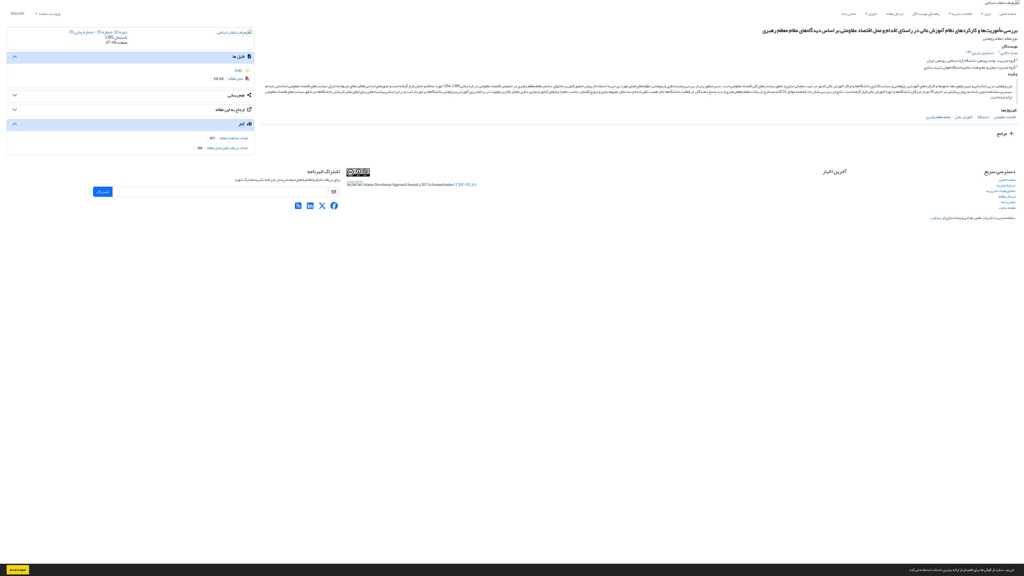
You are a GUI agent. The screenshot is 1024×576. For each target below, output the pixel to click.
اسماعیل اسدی (982, 53)
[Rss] (298, 207)
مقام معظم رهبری (938, 117)
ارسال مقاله (894, 13)
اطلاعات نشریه (961, 13)
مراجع (1002, 134)
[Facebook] (334, 207)
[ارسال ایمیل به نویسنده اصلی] (969, 52)
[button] (906, 570)
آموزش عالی (964, 117)
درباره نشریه (1006, 185)
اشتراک (103, 192)
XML (238, 70)
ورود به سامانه (49, 13)
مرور (987, 13)
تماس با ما (849, 13)
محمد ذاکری (1009, 53)
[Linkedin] (310, 207)
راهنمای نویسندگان (925, 13)
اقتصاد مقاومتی (1004, 117)
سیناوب (936, 217)
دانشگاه (983, 117)
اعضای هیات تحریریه (1000, 190)
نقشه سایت (1007, 207)
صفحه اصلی (1008, 13)
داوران (872, 13)
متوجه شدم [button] (18, 569)
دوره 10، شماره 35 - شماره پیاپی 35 (98, 32)
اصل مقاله (228, 78)
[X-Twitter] (322, 207)
